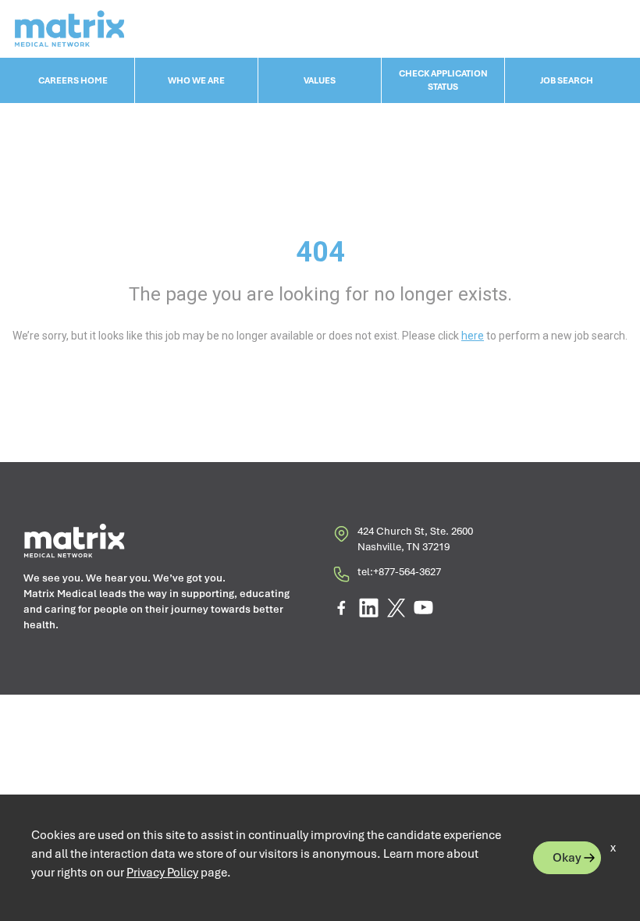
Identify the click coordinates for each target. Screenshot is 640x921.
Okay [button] (567, 858)
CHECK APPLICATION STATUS (443, 80)
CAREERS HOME (73, 80)
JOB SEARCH (566, 80)
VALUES (320, 80)
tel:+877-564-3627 (399, 571)
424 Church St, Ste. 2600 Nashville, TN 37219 (415, 539)
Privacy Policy (162, 872)
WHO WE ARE (196, 80)
